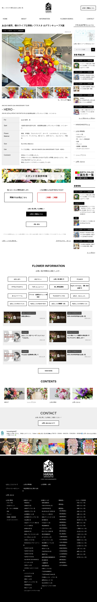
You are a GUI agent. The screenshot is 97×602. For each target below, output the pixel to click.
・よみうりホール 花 (46, 528)
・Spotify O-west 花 (28, 551)
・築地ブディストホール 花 (48, 517)
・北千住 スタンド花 (81, 557)
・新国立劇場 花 (45, 502)
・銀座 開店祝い (62, 545)
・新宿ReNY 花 (27, 531)
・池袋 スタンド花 (80, 508)
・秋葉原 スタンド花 (81, 540)
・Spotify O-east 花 (28, 548)
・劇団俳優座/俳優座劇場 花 (48, 557)
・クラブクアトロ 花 (28, 573)
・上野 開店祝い (62, 556)
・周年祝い (60, 504)
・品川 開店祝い (62, 525)
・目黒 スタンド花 (80, 514)
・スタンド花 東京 (80, 500)
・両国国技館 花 (27, 584)
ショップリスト (81, 155)
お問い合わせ (80, 162)
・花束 (77, 141)
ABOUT (23, 19)
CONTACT (90, 19)
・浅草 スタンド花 (80, 554)
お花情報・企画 (45, 484)
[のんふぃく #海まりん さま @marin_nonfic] (40, 446)
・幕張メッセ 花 (27, 579)
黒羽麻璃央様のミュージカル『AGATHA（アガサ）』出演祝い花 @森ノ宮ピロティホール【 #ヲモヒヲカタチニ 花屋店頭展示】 (87, 210)
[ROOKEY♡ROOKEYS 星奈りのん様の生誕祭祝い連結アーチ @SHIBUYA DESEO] (76, 79)
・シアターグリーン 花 (46, 540)
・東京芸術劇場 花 (45, 534)
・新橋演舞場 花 (45, 565)
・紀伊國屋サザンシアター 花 (30, 517)
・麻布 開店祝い (62, 531)
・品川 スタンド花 (80, 517)
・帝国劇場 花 (44, 545)
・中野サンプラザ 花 (46, 568)
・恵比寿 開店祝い (63, 528)
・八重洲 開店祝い (63, 536)
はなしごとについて (12, 484)
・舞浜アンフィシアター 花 (30, 582)
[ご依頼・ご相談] (51, 201)
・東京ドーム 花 (27, 587)
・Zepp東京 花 (27, 520)
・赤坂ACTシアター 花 (29, 508)
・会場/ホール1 (26, 500)
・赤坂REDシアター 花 (29, 511)
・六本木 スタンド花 (81, 534)
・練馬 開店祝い (62, 559)
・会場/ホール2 (44, 500)
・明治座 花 (26, 502)
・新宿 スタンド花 (80, 505)
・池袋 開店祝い (62, 516)
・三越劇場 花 (44, 563)
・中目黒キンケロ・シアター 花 (49, 577)
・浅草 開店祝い (62, 562)
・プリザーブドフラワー (82, 148)
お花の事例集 (80, 131)
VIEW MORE (48, 371)
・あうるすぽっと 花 (46, 537)
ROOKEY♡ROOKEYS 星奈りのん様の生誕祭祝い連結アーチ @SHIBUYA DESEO (87, 77)
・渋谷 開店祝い (62, 511)
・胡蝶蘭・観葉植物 (81, 146)
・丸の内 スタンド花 (81, 531)
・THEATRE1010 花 (46, 551)
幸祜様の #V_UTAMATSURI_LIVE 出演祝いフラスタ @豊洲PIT (87, 100)
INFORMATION (44, 19)
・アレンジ (78, 144)
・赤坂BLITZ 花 (27, 505)
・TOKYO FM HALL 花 (46, 505)
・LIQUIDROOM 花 (46, 508)
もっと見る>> (83, 118)
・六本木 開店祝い (63, 542)
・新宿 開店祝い (62, 513)
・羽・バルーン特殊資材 (82, 139)
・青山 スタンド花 (80, 525)
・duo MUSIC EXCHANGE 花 (31, 559)
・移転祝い (60, 500)
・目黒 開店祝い (62, 522)
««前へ (9, 241)
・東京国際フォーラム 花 (47, 543)
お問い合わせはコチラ (48, 423)
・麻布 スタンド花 (80, 522)
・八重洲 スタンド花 (81, 528)
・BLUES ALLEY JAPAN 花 (48, 511)
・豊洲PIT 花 (44, 554)
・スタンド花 (79, 134)
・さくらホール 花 (28, 562)
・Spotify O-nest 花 (28, 553)
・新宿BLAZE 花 (27, 528)
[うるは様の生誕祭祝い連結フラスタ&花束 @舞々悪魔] (76, 91)
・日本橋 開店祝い (63, 551)
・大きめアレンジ (80, 137)
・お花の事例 (9, 500)
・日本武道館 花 (27, 576)
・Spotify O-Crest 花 (28, 556)
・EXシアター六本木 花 (47, 531)
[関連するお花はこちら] (18, 201)
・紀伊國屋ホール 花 (28, 514)
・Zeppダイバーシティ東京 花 (31, 522)
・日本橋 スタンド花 (81, 543)
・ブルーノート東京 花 (46, 514)
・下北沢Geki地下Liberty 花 (48, 574)
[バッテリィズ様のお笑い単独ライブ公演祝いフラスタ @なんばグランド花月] (76, 68)
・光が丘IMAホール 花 (46, 583)
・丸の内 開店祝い (63, 539)
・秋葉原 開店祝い (63, 548)
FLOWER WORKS (66, 19)
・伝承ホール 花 (27, 565)
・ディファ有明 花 (28, 525)
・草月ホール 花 (45, 548)
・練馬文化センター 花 (46, 580)
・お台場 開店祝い (63, 554)
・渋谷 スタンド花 (80, 502)
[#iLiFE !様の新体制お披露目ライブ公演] (56, 446)
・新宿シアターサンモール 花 (30, 534)
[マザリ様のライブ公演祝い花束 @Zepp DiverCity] (76, 225)
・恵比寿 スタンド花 (81, 520)
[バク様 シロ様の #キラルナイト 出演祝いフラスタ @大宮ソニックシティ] (76, 114)
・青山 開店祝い (62, 534)
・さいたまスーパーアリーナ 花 (31, 590)
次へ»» (63, 241)
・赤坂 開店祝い (62, 519)
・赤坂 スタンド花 (80, 511)
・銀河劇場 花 (44, 520)
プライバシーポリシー (12, 488)
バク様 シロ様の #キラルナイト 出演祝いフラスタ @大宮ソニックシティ (87, 111)
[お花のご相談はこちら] (88, 10)
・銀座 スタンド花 (80, 537)
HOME (5, 19)
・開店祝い (60, 508)
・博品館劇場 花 (45, 525)
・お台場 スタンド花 (81, 545)
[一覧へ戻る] (36, 226)
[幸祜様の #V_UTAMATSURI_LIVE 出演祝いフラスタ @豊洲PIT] (76, 102)
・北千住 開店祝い (63, 565)
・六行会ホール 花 (45, 522)
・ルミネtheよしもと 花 (29, 537)
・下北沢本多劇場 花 (46, 571)
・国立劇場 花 (44, 560)
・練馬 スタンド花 (80, 551)
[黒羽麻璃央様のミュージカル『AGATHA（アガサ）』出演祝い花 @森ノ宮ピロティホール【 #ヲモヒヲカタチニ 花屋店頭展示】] (76, 210)
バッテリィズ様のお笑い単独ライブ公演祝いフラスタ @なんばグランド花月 (87, 65)
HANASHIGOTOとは (83, 124)
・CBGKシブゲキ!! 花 (28, 540)
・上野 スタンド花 (80, 548)
